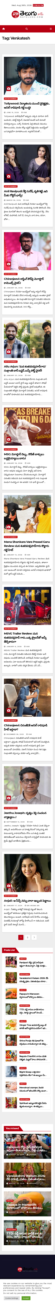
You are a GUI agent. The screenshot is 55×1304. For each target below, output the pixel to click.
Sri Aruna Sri (33, 905)
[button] (27, 29)
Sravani (32, 1155)
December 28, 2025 (15, 734)
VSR (25, 112)
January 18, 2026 (15, 463)
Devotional (24, 974)
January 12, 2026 (15, 555)
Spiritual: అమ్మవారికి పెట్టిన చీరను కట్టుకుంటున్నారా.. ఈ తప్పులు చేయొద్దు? (33, 1106)
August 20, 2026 (17, 1155)
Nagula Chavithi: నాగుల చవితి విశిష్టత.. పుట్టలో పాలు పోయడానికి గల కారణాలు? (33, 1059)
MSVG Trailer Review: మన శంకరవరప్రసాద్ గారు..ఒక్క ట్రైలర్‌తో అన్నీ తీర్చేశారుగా (25, 637)
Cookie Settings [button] (11, 1298)
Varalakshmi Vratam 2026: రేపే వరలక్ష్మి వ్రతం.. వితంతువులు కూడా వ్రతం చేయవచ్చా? (33, 981)
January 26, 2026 (15, 288)
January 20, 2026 (15, 375)
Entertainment (11, 98)
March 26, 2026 (14, 200)
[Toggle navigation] (51, 29)
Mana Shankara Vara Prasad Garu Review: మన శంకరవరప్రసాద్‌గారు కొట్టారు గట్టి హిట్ (27, 546)
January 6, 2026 (14, 646)
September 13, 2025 (16, 822)
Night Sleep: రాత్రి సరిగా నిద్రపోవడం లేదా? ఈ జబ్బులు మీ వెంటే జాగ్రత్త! (32, 1075)
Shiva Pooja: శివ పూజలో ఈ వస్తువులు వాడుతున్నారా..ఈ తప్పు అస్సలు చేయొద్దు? (32, 1043)
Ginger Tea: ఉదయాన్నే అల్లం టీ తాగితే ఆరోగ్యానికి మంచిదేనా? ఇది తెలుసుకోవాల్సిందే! (32, 1028)
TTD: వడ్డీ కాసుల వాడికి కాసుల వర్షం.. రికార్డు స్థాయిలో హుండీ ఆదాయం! (31, 1012)
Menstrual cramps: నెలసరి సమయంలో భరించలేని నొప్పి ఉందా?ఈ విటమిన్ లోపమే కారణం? (33, 1090)
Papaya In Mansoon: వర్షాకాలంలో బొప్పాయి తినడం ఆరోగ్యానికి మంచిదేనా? (30, 997)
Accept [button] (26, 1298)
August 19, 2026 (17, 1212)
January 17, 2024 (15, 905)
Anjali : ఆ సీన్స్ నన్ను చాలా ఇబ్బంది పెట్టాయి (27, 900)
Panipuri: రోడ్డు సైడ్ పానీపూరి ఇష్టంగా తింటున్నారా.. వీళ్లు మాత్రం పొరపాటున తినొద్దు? (32, 965)
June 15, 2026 (13, 112)
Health (23, 958)
